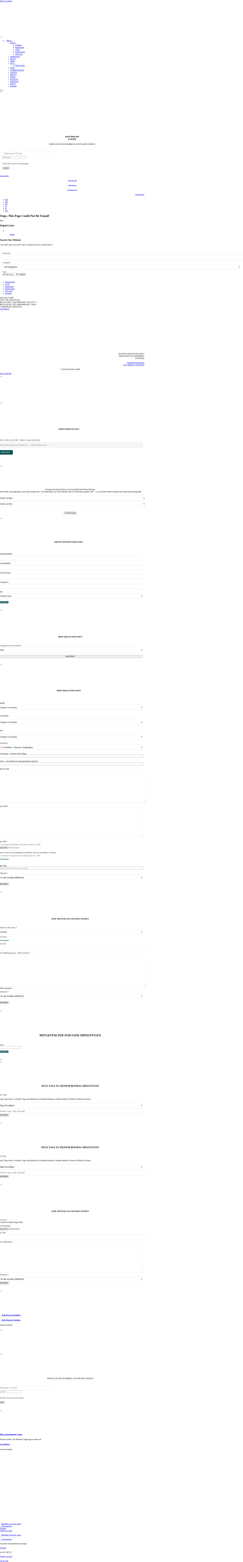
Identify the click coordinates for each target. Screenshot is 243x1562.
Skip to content (6, 1)
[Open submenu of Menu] (12, 41)
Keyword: (7, 253)
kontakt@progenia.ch (135, 363)
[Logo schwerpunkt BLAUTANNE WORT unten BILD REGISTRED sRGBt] (72, 349)
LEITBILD (4, 309)
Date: (5, 272)
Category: (6, 262)
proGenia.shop (139, 194)
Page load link (5, 373)
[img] (121, 18)
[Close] (1, 376)
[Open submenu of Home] (16, 43)
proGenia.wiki (72, 180)
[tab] (72, 1315)
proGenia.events (72, 190)
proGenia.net (72, 185)
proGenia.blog (4, 176)
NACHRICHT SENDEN (133, 365)
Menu (12, 234)
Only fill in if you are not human (15, 164)
